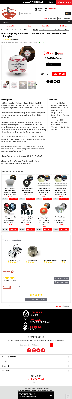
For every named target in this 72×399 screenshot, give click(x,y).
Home (3, 30)
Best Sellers (63, 26)
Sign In (50, 2)
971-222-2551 (36, 379)
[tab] (7, 287)
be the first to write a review (36, 299)
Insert (48, 62)
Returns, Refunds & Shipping (24, 390)
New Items (28, 26)
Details (5, 199)
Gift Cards (60, 18)
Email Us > (36, 382)
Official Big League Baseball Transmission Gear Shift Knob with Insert (51, 30)
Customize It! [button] (67, 18)
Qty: (42, 74)
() (65, 2)
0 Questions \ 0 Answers (10, 280)
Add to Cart (59, 74)
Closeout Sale (45, 26)
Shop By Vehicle (52, 18)
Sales (45, 18)
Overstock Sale (10, 26)
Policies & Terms (36, 390)
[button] (61, 282)
